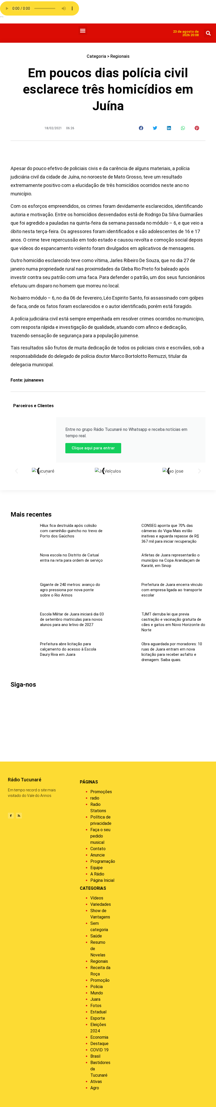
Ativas (96, 1081)
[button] (82, 30)
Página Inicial (102, 880)
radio (94, 798)
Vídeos (96, 898)
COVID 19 (99, 1049)
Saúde (96, 935)
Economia (99, 1037)
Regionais (120, 56)
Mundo (96, 992)
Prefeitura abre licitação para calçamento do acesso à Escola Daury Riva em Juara (68, 649)
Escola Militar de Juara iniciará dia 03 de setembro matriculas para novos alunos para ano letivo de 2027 (72, 619)
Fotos (95, 1005)
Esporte (97, 1018)
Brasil (95, 1056)
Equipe (96, 867)
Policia (96, 986)
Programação (102, 861)
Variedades (100, 904)
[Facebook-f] (11, 816)
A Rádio (97, 874)
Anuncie (97, 855)
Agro (94, 1087)
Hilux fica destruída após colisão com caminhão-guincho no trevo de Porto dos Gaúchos (71, 530)
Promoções (101, 791)
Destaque (99, 1043)
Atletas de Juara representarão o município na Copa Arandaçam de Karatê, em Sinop (170, 560)
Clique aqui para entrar (93, 448)
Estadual (98, 1011)
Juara (95, 999)
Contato (98, 848)
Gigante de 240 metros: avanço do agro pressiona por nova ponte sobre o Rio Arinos (70, 590)
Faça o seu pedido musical (100, 836)
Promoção (100, 980)
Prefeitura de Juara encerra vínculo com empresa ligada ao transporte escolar (172, 590)
